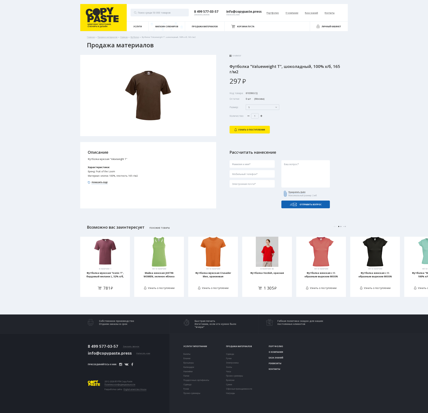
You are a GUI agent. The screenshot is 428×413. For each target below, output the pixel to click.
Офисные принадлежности (239, 389)
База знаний (276, 357)
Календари (188, 367)
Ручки (186, 389)
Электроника (232, 362)
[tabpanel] (105, 267)
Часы (228, 371)
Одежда (187, 384)
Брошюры (188, 362)
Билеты (186, 354)
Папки (186, 376)
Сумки (229, 384)
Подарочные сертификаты (196, 380)
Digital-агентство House (135, 389)
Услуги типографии (195, 346)
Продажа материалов (239, 346)
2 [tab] (340, 226)
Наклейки (188, 371)
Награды (230, 393)
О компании (276, 352)
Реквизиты (275, 363)
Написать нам (143, 353)
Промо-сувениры (191, 393)
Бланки (186, 358)
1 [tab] (338, 226)
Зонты (229, 367)
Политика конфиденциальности (119, 384)
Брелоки (230, 380)
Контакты (274, 369)
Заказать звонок (131, 346)
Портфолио (276, 346)
